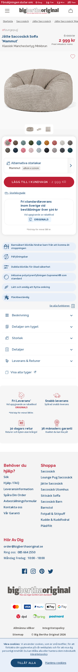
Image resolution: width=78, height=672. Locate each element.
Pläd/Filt (46, 526)
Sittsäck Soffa (50, 496)
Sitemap (18, 634)
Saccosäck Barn (51, 502)
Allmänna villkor (23, 628)
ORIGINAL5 (41, 220)
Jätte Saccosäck (52, 483)
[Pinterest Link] (42, 573)
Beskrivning (20, 315)
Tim (52, 2)
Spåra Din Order (15, 495)
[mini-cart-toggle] (70, 11)
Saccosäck (48, 471)
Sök (6, 477)
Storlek (17, 338)
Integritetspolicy (53, 628)
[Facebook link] (25, 573)
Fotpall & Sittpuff (53, 514)
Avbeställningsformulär (20, 501)
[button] (30, 129)
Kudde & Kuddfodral (55, 520)
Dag (40, 2)
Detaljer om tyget (25, 326)
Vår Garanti (12, 513)
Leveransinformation (18, 489)
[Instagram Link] (33, 573)
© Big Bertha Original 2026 (48, 634)
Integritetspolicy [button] (39, 654)
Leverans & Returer (26, 361)
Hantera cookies (55, 662)
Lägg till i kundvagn (39, 182)
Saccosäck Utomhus (55, 489)
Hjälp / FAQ (11, 483)
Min (63, 2)
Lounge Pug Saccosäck (56, 477)
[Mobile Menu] (7, 11)
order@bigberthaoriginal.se (23, 546)
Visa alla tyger (21, 372)
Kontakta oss (13, 507)
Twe (73, 2)
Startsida (8, 21)
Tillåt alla (26, 663)
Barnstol (47, 508)
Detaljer (18, 349)
